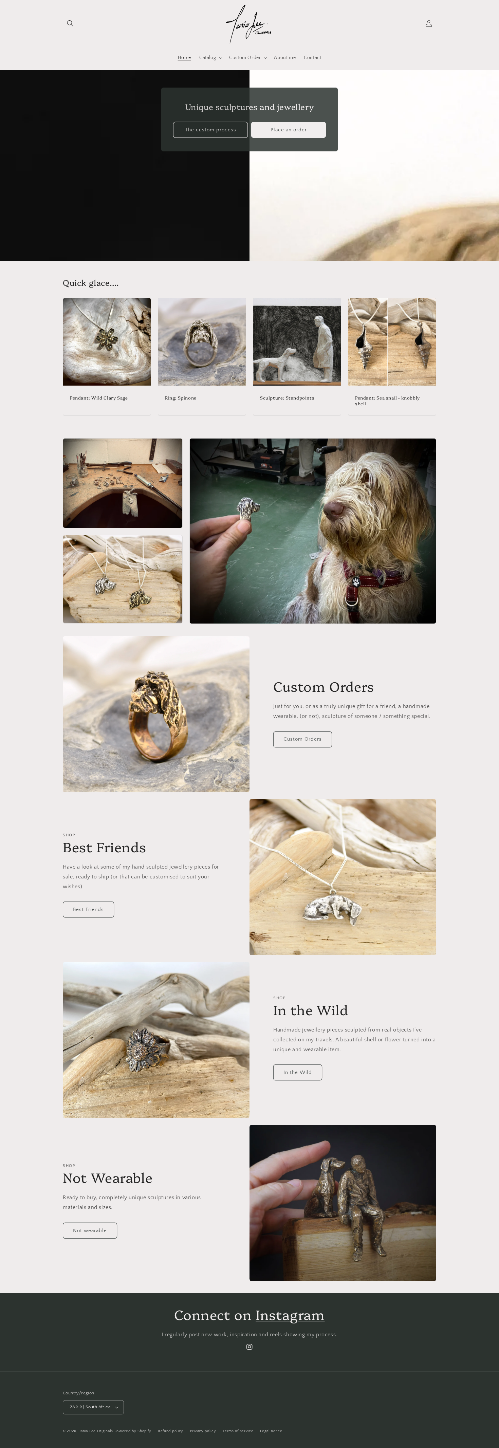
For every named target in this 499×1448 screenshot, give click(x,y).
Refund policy (170, 1431)
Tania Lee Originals (96, 1431)
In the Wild (297, 1072)
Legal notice (271, 1431)
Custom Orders (302, 739)
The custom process (210, 129)
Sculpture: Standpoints (287, 398)
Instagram (290, 1314)
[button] (70, 23)
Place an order (289, 129)
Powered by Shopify (132, 1431)
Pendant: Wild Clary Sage (99, 398)
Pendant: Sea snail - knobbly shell (387, 400)
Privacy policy (203, 1431)
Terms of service (238, 1431)
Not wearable (90, 1230)
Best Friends (88, 909)
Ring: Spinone (181, 398)
